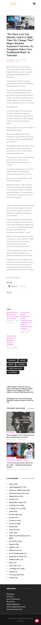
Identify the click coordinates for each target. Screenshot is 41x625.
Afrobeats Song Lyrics (17, 493)
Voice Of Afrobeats (13, 599)
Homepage (10, 594)
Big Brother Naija (15, 502)
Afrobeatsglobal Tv (13, 604)
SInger (11, 364)
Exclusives (10, 59)
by (21, 59)
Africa (11, 484)
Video (11, 578)
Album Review (14, 496)
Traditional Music (15, 368)
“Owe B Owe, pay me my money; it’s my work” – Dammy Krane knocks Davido (20, 465)
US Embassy (13, 372)
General (12, 523)
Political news (14, 550)
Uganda (12, 571)
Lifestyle (12, 529)
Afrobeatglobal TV (16, 487)
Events (11, 517)
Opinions (12, 547)
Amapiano (12, 360)
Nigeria (22, 360)
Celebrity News (14, 505)
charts (11, 511)
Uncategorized (14, 575)
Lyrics (11, 533)
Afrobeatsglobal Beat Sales (16, 607)
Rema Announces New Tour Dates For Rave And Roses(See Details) (20, 436)
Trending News (14, 568)
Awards (12, 499)
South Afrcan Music (16, 556)
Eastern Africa (14, 514)
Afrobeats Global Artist (17, 490)
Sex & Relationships (16, 553)
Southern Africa (15, 559)
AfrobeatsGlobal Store (14, 609)
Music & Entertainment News (17, 460)
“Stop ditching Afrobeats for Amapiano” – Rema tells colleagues (11, 340)
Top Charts (13, 565)
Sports (11, 562)
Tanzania (21, 364)
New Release (13, 541)
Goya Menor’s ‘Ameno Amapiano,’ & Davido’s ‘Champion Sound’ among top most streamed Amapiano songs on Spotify (26, 320)
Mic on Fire (11, 601)
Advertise (10, 596)
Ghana (11, 526)
